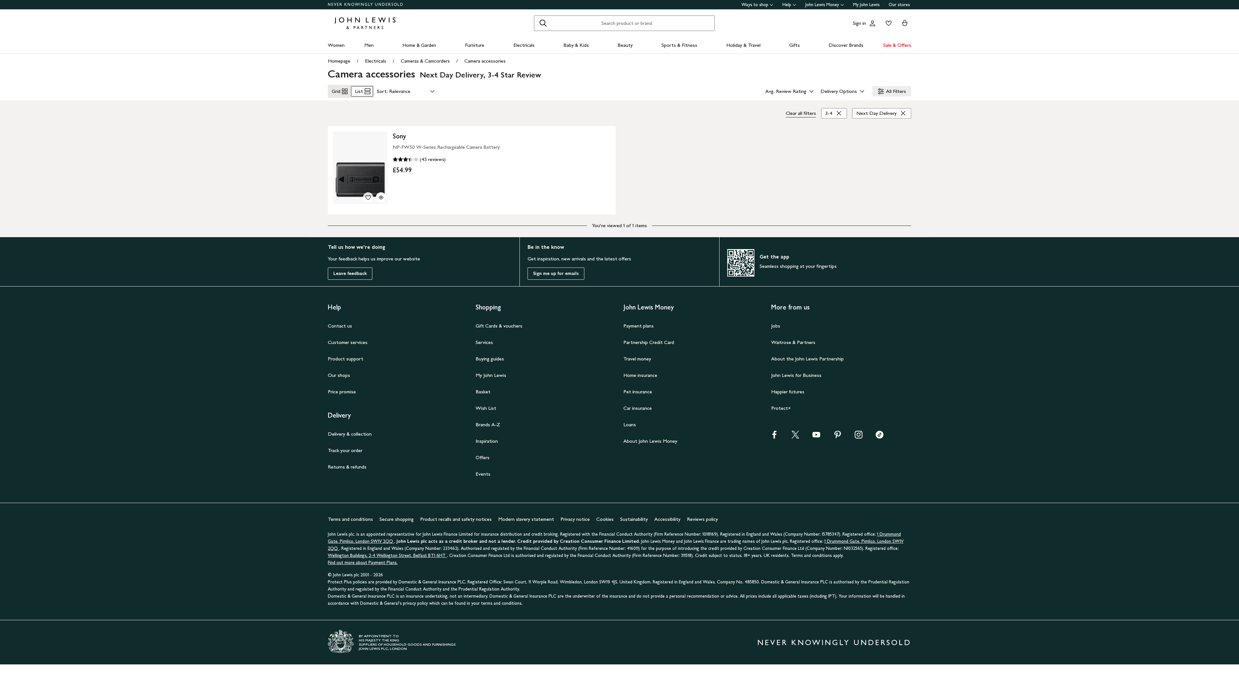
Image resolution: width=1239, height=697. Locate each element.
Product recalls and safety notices (456, 519)
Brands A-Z (488, 424)
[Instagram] (858, 437)
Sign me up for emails (556, 273)
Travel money (637, 359)
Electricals (524, 45)
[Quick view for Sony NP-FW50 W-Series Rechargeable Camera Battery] (381, 197)
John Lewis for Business (796, 375)
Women (336, 45)
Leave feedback (350, 273)
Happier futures (787, 392)
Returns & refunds (347, 467)
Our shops (339, 375)
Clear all (801, 113)
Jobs (775, 326)
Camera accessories (485, 61)
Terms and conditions (350, 519)
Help (786, 4)
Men (369, 45)
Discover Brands (846, 45)
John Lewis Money (822, 4)
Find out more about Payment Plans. (363, 562)
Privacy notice (575, 519)
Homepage (339, 61)
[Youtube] (816, 437)
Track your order (345, 450)
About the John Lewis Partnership (807, 359)
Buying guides (490, 359)
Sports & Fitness (679, 45)
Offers (482, 457)
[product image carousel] (360, 167)
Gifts (794, 45)
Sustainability (634, 519)
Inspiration (487, 441)
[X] (795, 437)
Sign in (859, 23)
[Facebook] (774, 437)
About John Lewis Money (650, 441)
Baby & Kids (576, 45)
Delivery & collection (350, 434)
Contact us (340, 326)
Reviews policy (702, 519)
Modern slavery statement (526, 519)
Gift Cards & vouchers (499, 326)
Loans (629, 424)
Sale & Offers (897, 45)
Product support (345, 359)
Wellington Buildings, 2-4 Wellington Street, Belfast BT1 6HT (387, 555)
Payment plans (638, 326)
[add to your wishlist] (368, 197)
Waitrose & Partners (793, 342)
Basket (483, 392)
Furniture (474, 45)
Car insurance (637, 408)
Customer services (348, 342)
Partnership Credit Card (648, 342)
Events (483, 474)
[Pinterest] (837, 437)
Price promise (342, 392)
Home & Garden (419, 45)
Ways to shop (754, 4)
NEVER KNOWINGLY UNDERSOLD (366, 4)
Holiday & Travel (743, 45)
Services (484, 342)
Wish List (486, 408)
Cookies (605, 519)
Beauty (625, 45)
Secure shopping (396, 519)
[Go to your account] (872, 23)
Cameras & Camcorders (425, 61)
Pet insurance (637, 392)
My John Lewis (866, 4)
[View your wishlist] (887, 23)
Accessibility (667, 519)
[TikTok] (879, 437)
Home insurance (640, 375)
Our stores (899, 4)
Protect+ (781, 408)
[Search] (543, 23)
